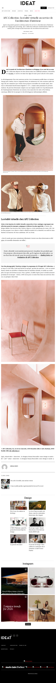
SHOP (43, 8)
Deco (31, 11)
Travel (26, 11)
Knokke (11, 73)
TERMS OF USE (22, 645)
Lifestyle (20, 11)
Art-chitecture (6, 11)
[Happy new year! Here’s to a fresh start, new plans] (14, 608)
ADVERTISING (4, 649)
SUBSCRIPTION (13, 645)
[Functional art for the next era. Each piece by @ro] (41, 580)
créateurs (22, 226)
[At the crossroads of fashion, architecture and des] (14, 580)
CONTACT (3, 645)
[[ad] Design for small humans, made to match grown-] (41, 608)
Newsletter (51, 8)
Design (14, 11)
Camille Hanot (14, 466)
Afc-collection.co (14, 451)
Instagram (28, 563)
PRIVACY (12, 649)
